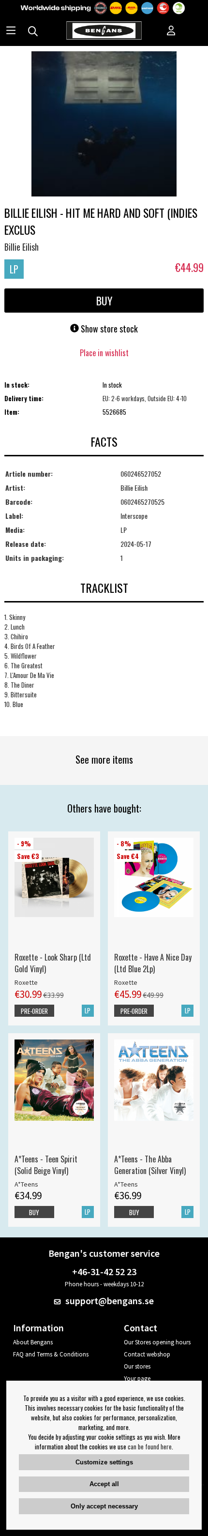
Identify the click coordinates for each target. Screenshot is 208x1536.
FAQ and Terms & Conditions (51, 1354)
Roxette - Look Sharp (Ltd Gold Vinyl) (53, 963)
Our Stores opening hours (157, 1342)
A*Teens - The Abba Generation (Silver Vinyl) (150, 1164)
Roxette (26, 982)
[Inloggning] (171, 31)
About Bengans (33, 1342)
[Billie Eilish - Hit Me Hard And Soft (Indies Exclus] (104, 124)
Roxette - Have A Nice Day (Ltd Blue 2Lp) (153, 963)
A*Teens (26, 1184)
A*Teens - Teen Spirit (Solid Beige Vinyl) (46, 1164)
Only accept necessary (104, 1506)
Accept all (104, 1484)
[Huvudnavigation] (10, 31)
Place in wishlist (104, 353)
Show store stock (108, 328)
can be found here (150, 1446)
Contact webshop (147, 1354)
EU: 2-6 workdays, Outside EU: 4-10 (145, 398)
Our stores (137, 1366)
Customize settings (104, 1462)
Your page (137, 1378)
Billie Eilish (21, 247)
